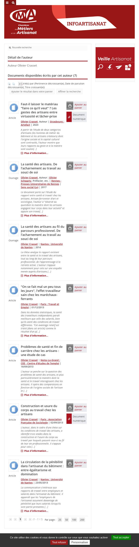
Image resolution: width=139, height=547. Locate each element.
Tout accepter (121, 537)
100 (74, 519)
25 (59, 519)
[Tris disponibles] (21, 83)
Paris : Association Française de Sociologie (41, 421)
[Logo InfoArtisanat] (115, 62)
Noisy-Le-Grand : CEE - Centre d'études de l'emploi (40, 362)
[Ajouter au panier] (69, 105)
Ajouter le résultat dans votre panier (32, 91)
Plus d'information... (36, 153)
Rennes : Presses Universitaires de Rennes (41, 182)
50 (66, 519)
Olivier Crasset (29, 121)
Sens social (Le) (29, 187)
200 (82, 519)
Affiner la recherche (69, 91)
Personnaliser (79, 542)
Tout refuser (59, 542)
